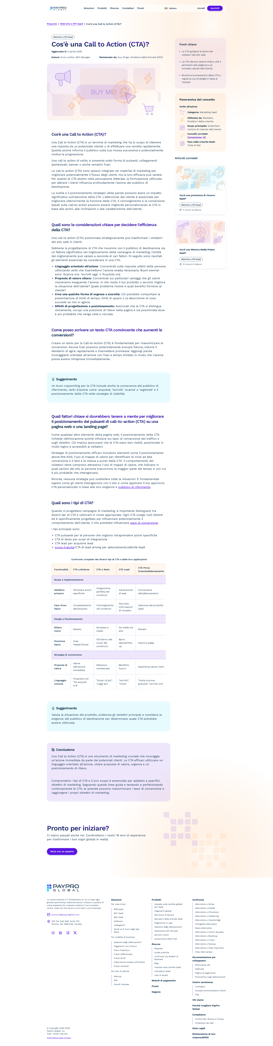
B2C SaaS (118, 913)
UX (204, 137)
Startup (117, 976)
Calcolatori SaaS (162, 971)
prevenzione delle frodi (165, 939)
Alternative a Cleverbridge (208, 920)
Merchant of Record (164, 915)
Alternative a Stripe (204, 904)
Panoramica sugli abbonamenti (210, 977)
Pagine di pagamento (205, 973)
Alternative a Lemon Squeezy (209, 932)
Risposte (52, 23)
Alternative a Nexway (205, 944)
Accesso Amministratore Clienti (210, 990)
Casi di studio (161, 975)
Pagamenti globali (163, 911)
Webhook (199, 969)
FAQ (197, 994)
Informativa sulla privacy (59, 1038)
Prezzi (140, 8)
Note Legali (198, 1028)
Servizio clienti (161, 935)
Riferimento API (202, 965)
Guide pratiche (161, 952)
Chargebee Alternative (206, 924)
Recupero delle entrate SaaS (168, 919)
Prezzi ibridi (120, 958)
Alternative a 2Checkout (207, 912)
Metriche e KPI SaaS (71, 23)
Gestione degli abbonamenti (127, 942)
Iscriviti (215, 8)
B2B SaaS (118, 909)
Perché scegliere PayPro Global (206, 1007)
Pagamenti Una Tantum (125, 946)
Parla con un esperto (62, 851)
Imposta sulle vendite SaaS (167, 967)
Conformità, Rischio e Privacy (209, 1019)
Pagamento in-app (163, 923)
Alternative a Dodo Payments (209, 948)
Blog (156, 963)
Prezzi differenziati (123, 954)
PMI (115, 980)
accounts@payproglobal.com (65, 914)
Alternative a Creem (205, 940)
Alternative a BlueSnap (206, 936)
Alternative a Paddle (205, 908)
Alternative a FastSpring (207, 916)
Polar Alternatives (203, 952)
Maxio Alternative (203, 928)
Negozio (156, 992)
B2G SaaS (118, 917)
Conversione (194, 137)
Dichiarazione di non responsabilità (203, 1036)
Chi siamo (198, 1000)
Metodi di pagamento (164, 980)
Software (118, 921)
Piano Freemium (122, 950)
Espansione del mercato (166, 931)
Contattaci (128, 8)
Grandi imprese (121, 984)
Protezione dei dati (204, 1023)
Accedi (201, 8)
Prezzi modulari (121, 966)
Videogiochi (119, 925)
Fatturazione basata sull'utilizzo (129, 962)
